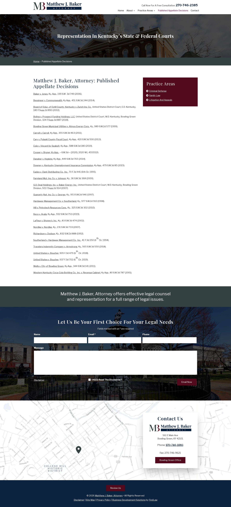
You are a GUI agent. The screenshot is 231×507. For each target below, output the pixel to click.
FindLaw (153, 500)
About (129, 11)
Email (92, 334)
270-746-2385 (187, 5)
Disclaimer (39, 380)
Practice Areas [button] (145, 11)
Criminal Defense (158, 91)
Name (37, 334)
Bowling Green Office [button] (170, 460)
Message (39, 348)
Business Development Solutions (128, 500)
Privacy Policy (103, 500)
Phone (145, 334)
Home (121, 11)
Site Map (90, 500)
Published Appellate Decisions (173, 11)
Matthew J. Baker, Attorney (109, 495)
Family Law (154, 95)
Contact (195, 11)
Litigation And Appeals (160, 100)
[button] (228, 489)
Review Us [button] (115, 488)
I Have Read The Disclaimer (107, 380)
